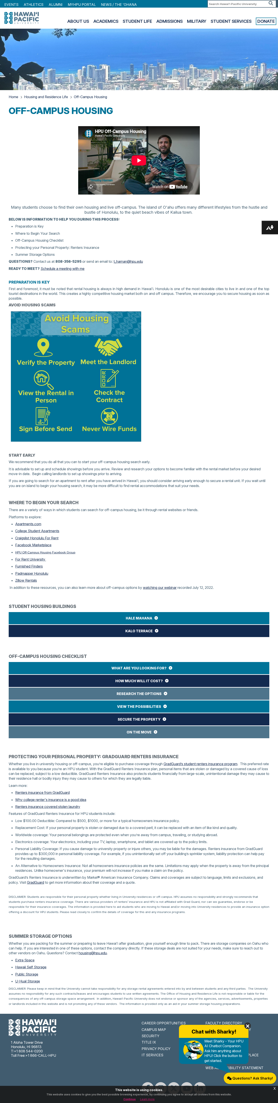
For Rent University (30, 559)
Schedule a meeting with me (62, 268)
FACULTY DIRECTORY (223, 1023)
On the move (139, 732)
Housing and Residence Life (46, 97)
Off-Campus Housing (90, 97)
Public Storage (26, 974)
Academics (105, 21)
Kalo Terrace (139, 631)
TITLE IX (149, 1042)
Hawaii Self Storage (30, 967)
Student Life (137, 21)
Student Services (231, 21)
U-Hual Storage (27, 981)
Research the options (139, 694)
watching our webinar (160, 587)
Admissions (169, 21)
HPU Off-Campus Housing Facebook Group (45, 552)
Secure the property (139, 719)
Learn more (147, 1099)
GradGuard (35, 882)
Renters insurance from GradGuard (42, 792)
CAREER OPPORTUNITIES (164, 1023)
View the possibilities (139, 706)
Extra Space (25, 960)
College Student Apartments (37, 531)
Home (13, 97)
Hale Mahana (139, 618)
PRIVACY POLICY (156, 1049)
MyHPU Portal (82, 4)
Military (196, 21)
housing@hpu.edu (93, 953)
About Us (78, 21)
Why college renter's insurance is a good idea (50, 800)
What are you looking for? (139, 668)
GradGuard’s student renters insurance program (200, 764)
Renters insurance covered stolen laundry (47, 806)
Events (11, 4)
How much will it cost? (139, 681)
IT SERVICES (152, 1055)
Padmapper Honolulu (31, 573)
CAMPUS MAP (154, 1029)
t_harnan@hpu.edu (128, 261)
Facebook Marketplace (33, 545)
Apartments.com (28, 524)
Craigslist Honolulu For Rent (36, 538)
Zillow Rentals (26, 580)
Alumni (56, 4)
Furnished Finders (29, 566)
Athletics (33, 4)
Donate (266, 21)
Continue (129, 1099)
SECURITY (150, 1036)
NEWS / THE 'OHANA (119, 4)
